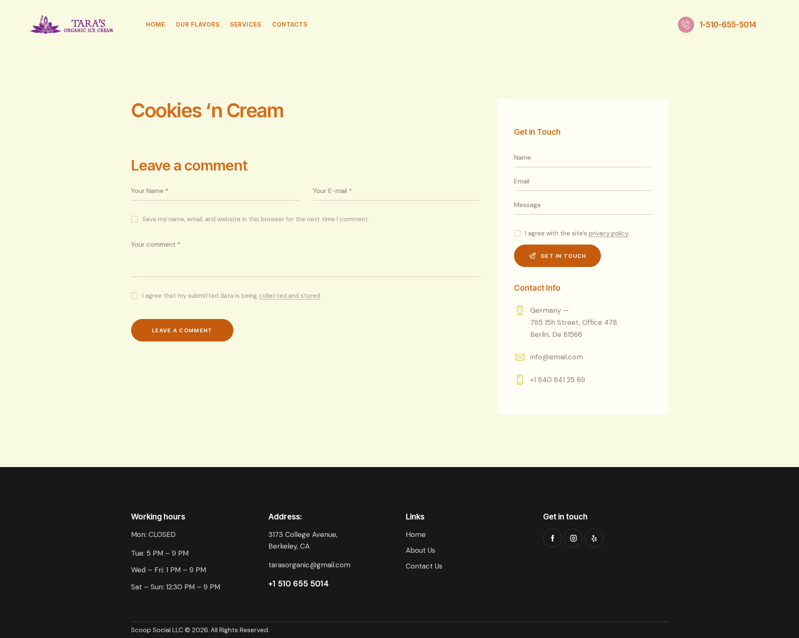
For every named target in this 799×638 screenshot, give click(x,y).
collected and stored (289, 296)
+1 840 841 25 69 (557, 379)
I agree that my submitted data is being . (231, 296)
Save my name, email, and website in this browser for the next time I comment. (255, 219)
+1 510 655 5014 (298, 584)
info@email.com (556, 356)
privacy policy (608, 233)
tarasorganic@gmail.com (309, 564)
